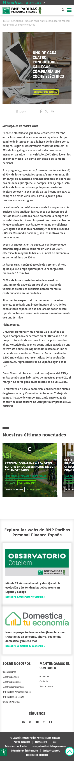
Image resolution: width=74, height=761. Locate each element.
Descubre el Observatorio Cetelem (24, 597)
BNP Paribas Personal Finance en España (22, 2)
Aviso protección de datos (16, 746)
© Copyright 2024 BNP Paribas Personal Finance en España (35, 738)
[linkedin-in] (23, 722)
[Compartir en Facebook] (41, 111)
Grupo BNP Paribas (11, 702)
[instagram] (44, 722)
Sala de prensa (46, 686)
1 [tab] (19, 496)
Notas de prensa (15, 490)
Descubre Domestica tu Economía (24, 646)
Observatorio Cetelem (45, 92)
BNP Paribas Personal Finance (17, 692)
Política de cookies (22, 742)
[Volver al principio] (69, 752)
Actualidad (17, 21)
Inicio (6, 21)
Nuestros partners (11, 677)
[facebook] (50, 722)
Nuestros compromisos (13, 687)
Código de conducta (51, 750)
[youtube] (37, 722)
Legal (55, 742)
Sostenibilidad (26, 483)
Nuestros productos (11, 682)
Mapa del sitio (41, 742)
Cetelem (10, 483)
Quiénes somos (9, 672)
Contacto (44, 681)
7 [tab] (52, 496)
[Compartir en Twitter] (46, 111)
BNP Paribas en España (13, 697)
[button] (3, 752)
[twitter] (30, 722)
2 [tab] (25, 496)
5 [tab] (41, 496)
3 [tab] (30, 496)
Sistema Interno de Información (24, 750)
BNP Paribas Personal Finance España (26, 476)
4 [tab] (36, 496)
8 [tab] (57, 496)
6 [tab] (46, 496)
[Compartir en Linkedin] (52, 111)
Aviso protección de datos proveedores (49, 746)
